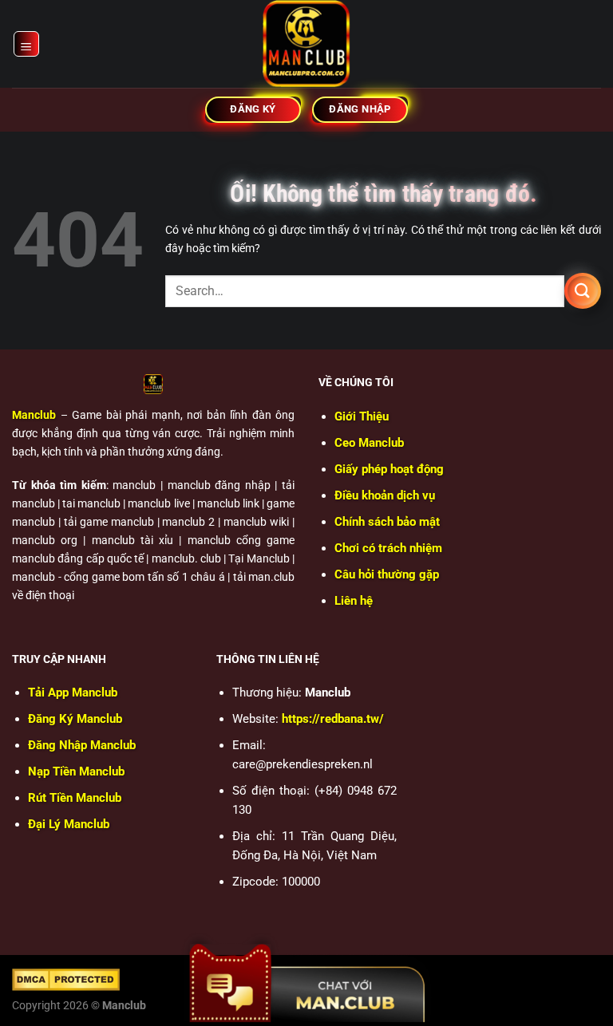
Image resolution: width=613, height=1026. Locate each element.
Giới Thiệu (361, 416)
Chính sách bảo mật (387, 522)
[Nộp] (582, 291)
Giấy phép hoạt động (389, 469)
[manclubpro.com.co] (306, 44)
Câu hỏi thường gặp (386, 574)
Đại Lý (68, 824)
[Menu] (27, 44)
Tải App (72, 692)
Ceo (369, 443)
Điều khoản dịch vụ (384, 495)
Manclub (34, 415)
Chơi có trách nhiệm (388, 548)
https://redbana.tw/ (333, 719)
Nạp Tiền (76, 771)
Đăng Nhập (82, 745)
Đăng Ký (75, 719)
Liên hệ (353, 601)
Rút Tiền (74, 798)
